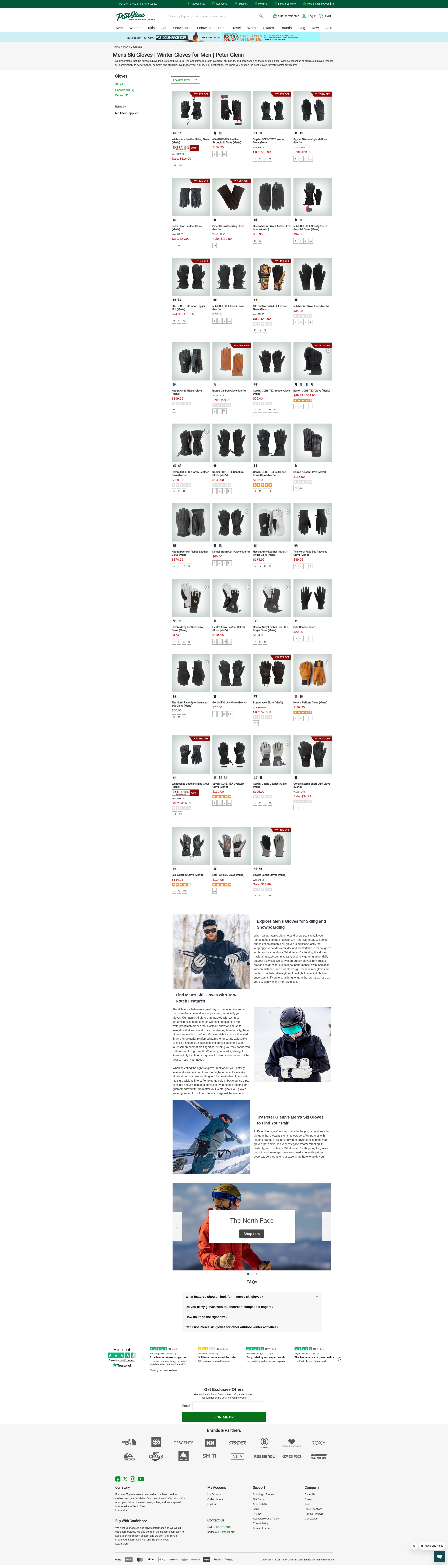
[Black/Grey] (174, 384)
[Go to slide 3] (177, 1226)
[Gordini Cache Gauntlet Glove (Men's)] (272, 754)
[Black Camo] (179, 300)
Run (221, 28)
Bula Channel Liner (304, 627)
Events (309, 1499)
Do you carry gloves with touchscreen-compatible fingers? (229, 1307)
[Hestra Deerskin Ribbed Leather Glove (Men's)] (191, 522)
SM (180, 165)
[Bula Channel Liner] (312, 598)
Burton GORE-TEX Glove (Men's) (311, 390)
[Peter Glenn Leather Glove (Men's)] (191, 197)
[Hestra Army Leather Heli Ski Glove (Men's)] (231, 598)
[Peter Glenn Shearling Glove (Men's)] (231, 197)
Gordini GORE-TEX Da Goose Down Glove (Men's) (269, 473)
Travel (236, 28)
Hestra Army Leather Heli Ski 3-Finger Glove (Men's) (271, 629)
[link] (224, 37)
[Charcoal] (301, 220)
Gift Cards (259, 1499)
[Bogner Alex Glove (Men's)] (272, 673)
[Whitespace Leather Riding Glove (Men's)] (191, 110)
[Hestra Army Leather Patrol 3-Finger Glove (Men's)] (272, 522)
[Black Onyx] (174, 133)
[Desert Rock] (312, 384)
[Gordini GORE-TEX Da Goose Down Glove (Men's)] (272, 443)
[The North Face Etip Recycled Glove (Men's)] (312, 522)
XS (295, 638)
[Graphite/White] (215, 869)
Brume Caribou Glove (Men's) (229, 390)
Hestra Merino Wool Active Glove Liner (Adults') (272, 228)
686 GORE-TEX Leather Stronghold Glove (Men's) (226, 141)
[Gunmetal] (220, 545)
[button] (251, 1233)
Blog (301, 28)
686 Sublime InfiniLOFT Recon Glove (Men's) (270, 308)
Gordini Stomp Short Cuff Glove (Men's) (311, 785)
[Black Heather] (296, 300)
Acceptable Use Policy (266, 1518)
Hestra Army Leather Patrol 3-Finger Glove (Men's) (270, 553)
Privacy (257, 1513)
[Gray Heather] (301, 384)
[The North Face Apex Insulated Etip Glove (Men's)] (191, 673)
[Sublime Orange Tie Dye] (255, 300)
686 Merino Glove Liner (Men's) (311, 306)
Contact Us (311, 1518)
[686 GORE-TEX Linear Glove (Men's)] (231, 277)
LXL (174, 165)
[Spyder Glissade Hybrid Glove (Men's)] (312, 110)
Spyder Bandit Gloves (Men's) (269, 874)
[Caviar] (174, 777)
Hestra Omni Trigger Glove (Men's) (187, 392)
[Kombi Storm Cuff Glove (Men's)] (231, 522)
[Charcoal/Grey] (255, 220)
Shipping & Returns (264, 1494)
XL (224, 154)
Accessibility (260, 1504)
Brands (286, 28)
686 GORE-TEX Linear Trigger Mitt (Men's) (188, 308)
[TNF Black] (296, 545)
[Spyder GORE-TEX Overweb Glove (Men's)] (231, 754)
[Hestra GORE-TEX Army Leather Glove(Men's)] (191, 443)
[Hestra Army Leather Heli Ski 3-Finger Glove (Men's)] (272, 598)
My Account (214, 1494)
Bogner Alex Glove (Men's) (268, 702)
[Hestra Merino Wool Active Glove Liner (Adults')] (272, 197)
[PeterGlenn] (135, 16)
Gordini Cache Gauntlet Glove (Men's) (270, 785)
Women (135, 28)
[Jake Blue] (306, 384)
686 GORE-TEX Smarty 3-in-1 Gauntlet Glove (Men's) (310, 228)
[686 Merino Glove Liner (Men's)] (312, 277)
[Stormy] (261, 133)
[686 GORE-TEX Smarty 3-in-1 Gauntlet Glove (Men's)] (312, 197)
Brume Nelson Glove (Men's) (309, 472)
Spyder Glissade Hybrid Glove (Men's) (310, 141)
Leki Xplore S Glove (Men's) (187, 874)
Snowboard (181, 28)
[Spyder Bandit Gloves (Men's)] (272, 846)
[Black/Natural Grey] (179, 466)
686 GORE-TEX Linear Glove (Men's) (228, 308)
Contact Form (227, 1531)
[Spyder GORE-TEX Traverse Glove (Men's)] (272, 110)
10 (174, 245)
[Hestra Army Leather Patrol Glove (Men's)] (191, 598)
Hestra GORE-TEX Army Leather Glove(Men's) (190, 473)
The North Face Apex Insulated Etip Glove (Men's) (189, 704)
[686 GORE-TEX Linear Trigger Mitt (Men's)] (191, 277)
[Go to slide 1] (248, 1274)
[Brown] (215, 220)
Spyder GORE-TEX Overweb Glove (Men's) (228, 785)
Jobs (307, 1504)
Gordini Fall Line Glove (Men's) (229, 702)
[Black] (215, 133)
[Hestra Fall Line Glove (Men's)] (312, 673)
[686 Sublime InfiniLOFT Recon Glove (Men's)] (272, 277)
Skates (268, 28)
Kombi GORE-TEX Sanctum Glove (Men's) (228, 473)
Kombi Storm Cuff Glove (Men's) (231, 551)
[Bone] (179, 133)
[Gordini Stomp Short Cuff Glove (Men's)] (312, 754)
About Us (310, 1494)
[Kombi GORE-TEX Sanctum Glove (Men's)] (231, 443)
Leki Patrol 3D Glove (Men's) (228, 874)
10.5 (256, 723)
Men (119, 28)
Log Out (211, 1504)
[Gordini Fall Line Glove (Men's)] (231, 673)
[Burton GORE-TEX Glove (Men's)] (312, 361)
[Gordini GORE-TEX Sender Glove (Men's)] (272, 361)
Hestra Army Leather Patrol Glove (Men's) (187, 629)
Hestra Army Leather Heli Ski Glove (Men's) (228, 629)
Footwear (204, 28)
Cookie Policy (261, 1523)
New (315, 28)
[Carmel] (215, 384)
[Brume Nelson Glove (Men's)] (312, 443)
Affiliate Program (314, 1513)
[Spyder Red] (220, 777)
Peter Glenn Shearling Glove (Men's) (228, 228)
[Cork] (296, 696)
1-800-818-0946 (221, 1527)
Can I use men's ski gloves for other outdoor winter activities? (232, 1327)
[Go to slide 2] (326, 1226)
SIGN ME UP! (224, 1417)
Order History (215, 1499)
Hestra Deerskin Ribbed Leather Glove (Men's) (190, 553)
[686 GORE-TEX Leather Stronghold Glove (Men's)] (231, 110)
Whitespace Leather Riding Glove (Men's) (190, 141)
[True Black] (296, 384)
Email (187, 1406)
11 (179, 245)
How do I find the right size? (206, 1317)
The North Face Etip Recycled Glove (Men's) (310, 553)
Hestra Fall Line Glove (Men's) (310, 702)
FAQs (256, 1508)
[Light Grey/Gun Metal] (255, 777)
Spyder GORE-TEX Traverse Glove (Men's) (268, 141)
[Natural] (220, 133)
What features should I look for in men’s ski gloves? (224, 1296)
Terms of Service (262, 1528)
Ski (163, 28)
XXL (276, 409)
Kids (151, 28)
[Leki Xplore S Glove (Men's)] (191, 846)
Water (252, 28)
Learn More (121, 1510)
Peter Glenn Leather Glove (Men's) (187, 228)
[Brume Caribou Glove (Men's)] (231, 361)
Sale (328, 28)
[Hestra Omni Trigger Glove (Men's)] (191, 361)
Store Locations (314, 1508)
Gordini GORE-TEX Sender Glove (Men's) (271, 392)
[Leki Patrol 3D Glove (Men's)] (231, 846)
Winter (121, 95)
